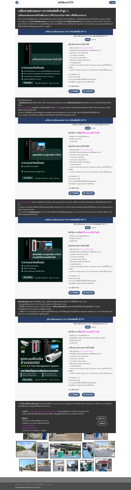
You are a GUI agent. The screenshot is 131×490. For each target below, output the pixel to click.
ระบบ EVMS (18, 484)
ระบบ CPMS (34, 484)
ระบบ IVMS (26, 484)
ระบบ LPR (42, 306)
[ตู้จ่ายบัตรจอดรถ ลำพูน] (40, 259)
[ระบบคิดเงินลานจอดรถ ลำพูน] (40, 65)
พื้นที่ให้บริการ (42, 484)
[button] (112, 2)
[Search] (16, 2)
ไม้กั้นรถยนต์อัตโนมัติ (85, 48)
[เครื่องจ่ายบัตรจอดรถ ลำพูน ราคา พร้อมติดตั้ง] (40, 160)
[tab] (88, 39)
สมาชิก (49, 484)
